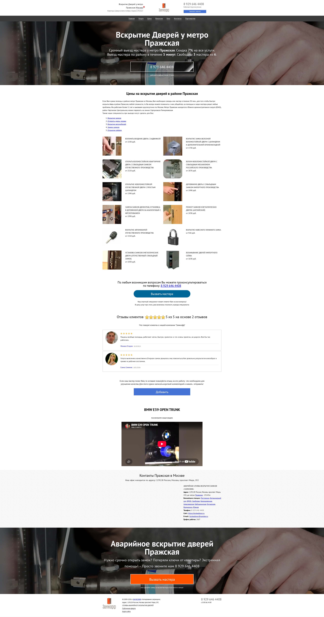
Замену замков (113, 127)
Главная (132, 18)
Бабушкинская (200, 504)
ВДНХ (189, 501)
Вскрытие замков (114, 118)
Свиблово (196, 501)
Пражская (199, 495)
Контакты (177, 18)
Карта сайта (126, 611)
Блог (168, 18)
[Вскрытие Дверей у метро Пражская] (164, 8)
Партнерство (190, 18)
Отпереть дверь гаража (117, 121)
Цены (149, 18)
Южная (196, 507)
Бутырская (211, 504)
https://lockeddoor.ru (196, 513)
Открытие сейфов (115, 130)
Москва (139, 7)
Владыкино (188, 507)
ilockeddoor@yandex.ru (198, 516)
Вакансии (159, 18)
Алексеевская (189, 504)
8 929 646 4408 (162, 67)
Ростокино (205, 498)
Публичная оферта (129, 608)
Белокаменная (206, 501)
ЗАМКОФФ (137, 599)
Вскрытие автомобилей (117, 124)
